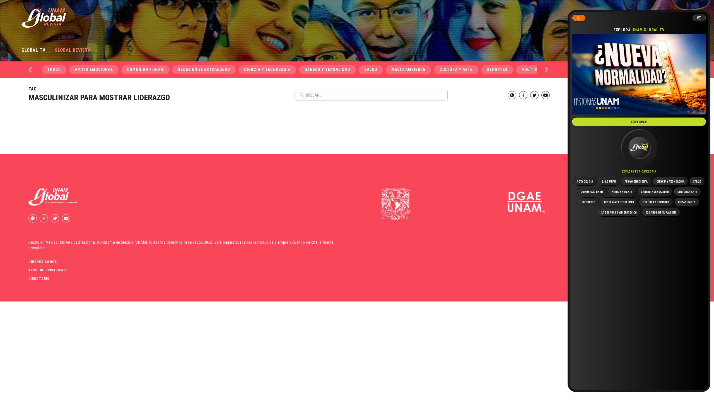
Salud (370, 69)
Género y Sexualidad (327, 69)
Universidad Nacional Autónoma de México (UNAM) (103, 242)
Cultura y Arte (456, 69)
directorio (39, 279)
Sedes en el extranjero (204, 69)
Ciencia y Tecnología (267, 69)
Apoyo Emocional (94, 69)
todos (54, 69)
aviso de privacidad (47, 270)
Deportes (497, 69)
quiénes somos (42, 262)
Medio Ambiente (408, 69)
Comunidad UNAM (145, 69)
